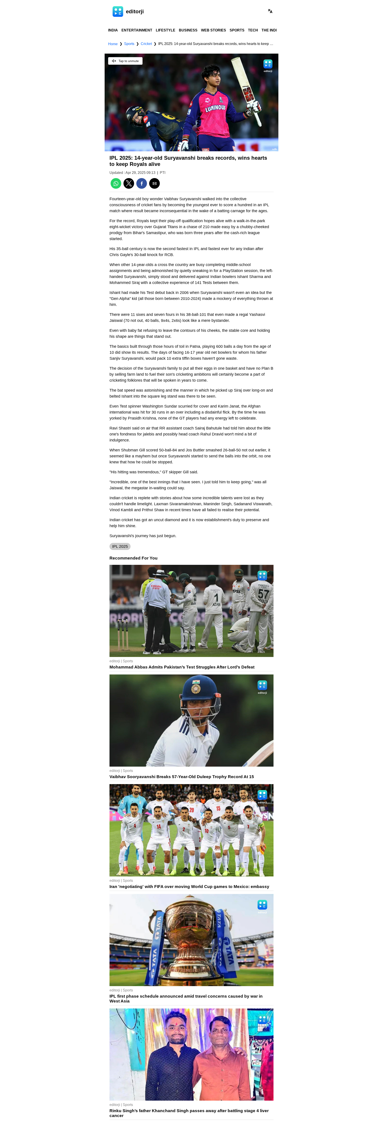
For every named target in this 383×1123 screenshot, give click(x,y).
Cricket (146, 44)
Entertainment (136, 30)
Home (113, 44)
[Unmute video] (191, 102)
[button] (270, 11)
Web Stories (213, 30)
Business (188, 30)
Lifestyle (165, 30)
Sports (237, 30)
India (113, 30)
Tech (253, 30)
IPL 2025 (120, 546)
